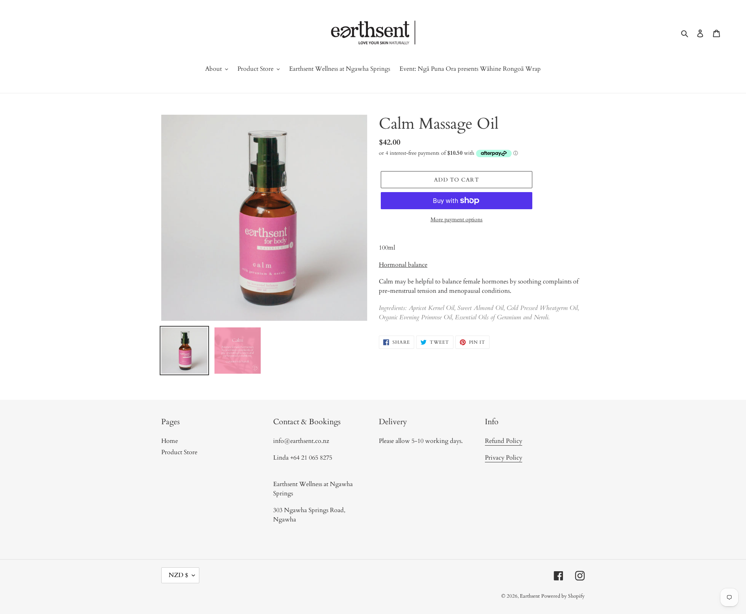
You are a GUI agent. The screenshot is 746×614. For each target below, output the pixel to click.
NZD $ (178, 575)
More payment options (457, 219)
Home (169, 441)
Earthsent (530, 596)
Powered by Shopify (563, 596)
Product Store (179, 452)
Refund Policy (503, 441)
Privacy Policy (503, 457)
